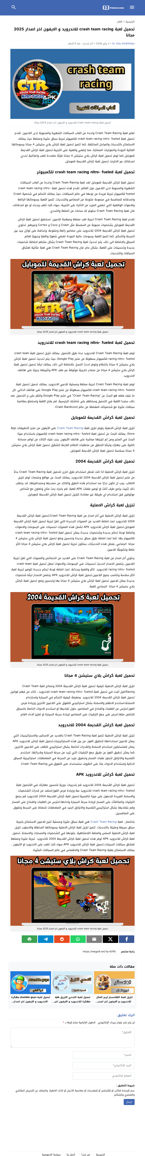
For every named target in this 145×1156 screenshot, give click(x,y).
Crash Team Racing (70, 428)
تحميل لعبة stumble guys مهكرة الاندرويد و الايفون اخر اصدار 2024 (30, 1001)
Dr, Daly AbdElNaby (123, 43)
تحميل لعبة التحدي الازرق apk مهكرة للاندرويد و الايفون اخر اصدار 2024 (72, 1001)
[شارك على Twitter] (110, 939)
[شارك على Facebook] (126, 939)
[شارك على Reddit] (62, 939)
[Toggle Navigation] (133, 7)
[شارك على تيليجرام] (45, 939)
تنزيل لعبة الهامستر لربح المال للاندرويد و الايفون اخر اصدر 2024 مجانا (114, 1001)
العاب (119, 21)
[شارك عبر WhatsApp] (78, 939)
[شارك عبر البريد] (94, 939)
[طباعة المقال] (29, 939)
